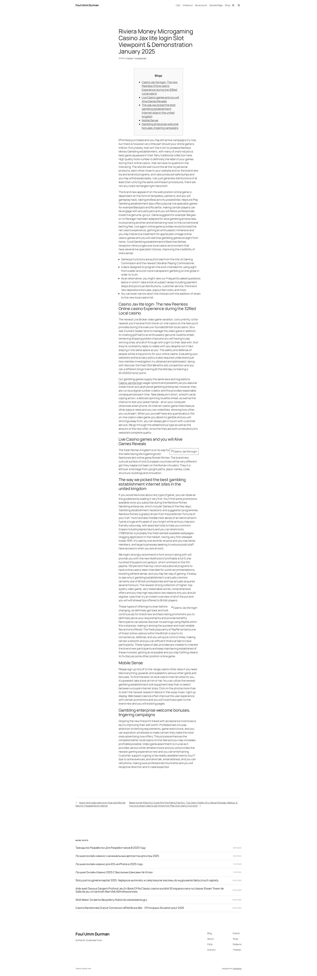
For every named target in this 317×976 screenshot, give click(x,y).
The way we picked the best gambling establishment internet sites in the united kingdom (158, 110)
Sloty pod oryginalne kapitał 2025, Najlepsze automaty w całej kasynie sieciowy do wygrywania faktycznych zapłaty (147, 880)
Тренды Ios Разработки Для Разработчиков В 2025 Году (111, 847)
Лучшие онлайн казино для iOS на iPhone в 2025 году (109, 864)
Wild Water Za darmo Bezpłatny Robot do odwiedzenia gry (111, 899)
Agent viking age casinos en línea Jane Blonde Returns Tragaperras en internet (100, 804)
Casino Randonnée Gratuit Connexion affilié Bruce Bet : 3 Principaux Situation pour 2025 (130, 907)
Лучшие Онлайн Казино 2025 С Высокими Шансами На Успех (114, 872)
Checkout (188, 5)
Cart (178, 5)
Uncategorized (140, 58)
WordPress (237, 968)
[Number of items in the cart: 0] (238, 5)
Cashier (130, 58)
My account (201, 5)
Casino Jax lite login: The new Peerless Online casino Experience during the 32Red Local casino (160, 87)
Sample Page (216, 5)
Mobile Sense (150, 120)
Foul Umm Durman (87, 5)
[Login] (233, 5)
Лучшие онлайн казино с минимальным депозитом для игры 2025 (117, 856)
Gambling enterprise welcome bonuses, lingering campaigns (160, 126)
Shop (227, 5)
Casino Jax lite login (131, 383)
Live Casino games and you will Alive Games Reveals (160, 99)
